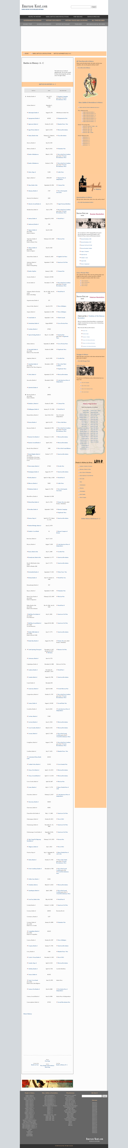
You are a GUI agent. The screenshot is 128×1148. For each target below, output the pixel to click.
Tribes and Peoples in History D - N (29, 1126)
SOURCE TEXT (29, 24)
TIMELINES (80, 24)
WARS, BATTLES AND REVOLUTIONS (59, 17)
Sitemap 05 (94, 1107)
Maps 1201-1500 (94, 417)
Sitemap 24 (94, 1132)
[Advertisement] (64, 39)
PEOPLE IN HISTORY (36, 17)
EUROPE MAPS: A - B (84, 429)
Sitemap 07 (94, 1110)
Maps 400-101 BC (94, 412)
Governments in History (70, 1120)
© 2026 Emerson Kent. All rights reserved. (64, 1145)
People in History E (30, 1101)
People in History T (30, 1117)
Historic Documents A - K (70, 1103)
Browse (70, 1121)
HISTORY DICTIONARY (64, 24)
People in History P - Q (29, 1113)
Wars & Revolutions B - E (50, 1096)
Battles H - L (50, 1109)
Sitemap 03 (94, 1105)
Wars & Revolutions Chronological (50, 1105)
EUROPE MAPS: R (85, 445)
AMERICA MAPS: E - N (84, 416)
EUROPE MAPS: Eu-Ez (84, 435)
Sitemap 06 (94, 1109)
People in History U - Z (29, 1118)
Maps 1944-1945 (94, 436)
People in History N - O (29, 1112)
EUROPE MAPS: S (85, 447)
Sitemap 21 (94, 1128)
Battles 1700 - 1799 (50, 1117)
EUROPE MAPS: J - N (84, 442)
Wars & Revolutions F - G (49, 1098)
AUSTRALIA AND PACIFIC (83, 428)
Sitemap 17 (94, 1123)
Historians (29, 1133)
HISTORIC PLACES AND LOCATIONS (77, 20)
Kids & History (70, 1116)
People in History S (30, 1116)
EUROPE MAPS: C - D (84, 431)
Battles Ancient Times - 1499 (50, 1114)
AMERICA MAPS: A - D (84, 414)
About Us (70, 1124)
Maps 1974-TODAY (95, 442)
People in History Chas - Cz (29, 1099)
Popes (29, 1130)
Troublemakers (29, 1131)
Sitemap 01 (94, 1102)
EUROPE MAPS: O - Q (84, 443)
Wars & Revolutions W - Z (49, 1104)
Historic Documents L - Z (70, 1104)
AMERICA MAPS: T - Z (84, 419)
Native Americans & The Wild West (29, 1124)
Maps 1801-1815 (94, 429)
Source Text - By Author (70, 1101)
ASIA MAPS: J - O (85, 424)
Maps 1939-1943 (94, 435)
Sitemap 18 (94, 1124)
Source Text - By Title (70, 1100)
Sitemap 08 (94, 1111)
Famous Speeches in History (70, 1118)
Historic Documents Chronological (70, 1105)
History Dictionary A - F (70, 1098)
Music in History (70, 1113)
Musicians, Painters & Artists (29, 1121)
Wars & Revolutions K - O (49, 1100)
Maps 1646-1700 (94, 422)
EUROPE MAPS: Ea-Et (84, 433)
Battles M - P (50, 1111)
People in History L (30, 1109)
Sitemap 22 (94, 1130)
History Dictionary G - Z (70, 1099)
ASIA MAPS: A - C (85, 421)
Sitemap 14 (94, 1119)
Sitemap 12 (94, 1117)
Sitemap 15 (94, 1120)
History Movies (70, 1114)
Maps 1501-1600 (94, 419)
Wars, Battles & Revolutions (50, 1093)
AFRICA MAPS (86, 412)
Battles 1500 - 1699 (50, 1116)
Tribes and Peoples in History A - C (29, 1125)
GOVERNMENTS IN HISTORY (34, 20)
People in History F (30, 1103)
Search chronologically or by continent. (90, 407)
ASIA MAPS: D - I (85, 422)
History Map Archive (90, 404)
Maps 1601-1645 (94, 421)
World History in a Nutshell (70, 1095)
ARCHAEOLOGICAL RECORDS (96, 24)
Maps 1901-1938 (94, 433)
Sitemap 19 (94, 1126)
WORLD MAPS (86, 410)
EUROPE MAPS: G (85, 438)
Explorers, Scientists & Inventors (29, 1120)
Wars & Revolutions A (50, 1095)
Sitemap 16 (94, 1122)
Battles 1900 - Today (50, 1120)
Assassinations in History (70, 1112)
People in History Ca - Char (29, 1098)
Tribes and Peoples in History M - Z (29, 1128)
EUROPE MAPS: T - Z (84, 449)
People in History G (30, 1104)
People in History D (30, 1100)
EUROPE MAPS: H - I (84, 440)
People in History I (29, 1107)
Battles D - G (50, 1108)
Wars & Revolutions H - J (50, 1099)
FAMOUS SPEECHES (93, 17)
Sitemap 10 (94, 1114)
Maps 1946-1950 (94, 438)
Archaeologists (29, 1134)
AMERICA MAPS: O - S (84, 417)
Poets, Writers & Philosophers (29, 1122)
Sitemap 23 (94, 1131)
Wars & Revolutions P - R (50, 1101)
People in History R (30, 1114)
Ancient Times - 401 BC (96, 410)
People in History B (30, 1096)
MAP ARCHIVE (79, 17)
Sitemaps (94, 1100)
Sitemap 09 (94, 1113)
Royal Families (29, 1135)
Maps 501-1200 (94, 416)
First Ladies (29, 1129)
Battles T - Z (50, 1113)
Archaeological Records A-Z (70, 1107)
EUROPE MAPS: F (85, 436)
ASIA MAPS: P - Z (85, 426)
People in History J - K (29, 1108)
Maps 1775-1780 (94, 426)
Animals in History (70, 1117)
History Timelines (70, 1096)
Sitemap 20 (94, 1127)
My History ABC (70, 1108)
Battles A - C (50, 1107)
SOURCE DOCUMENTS (45, 24)
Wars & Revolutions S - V (50, 1103)
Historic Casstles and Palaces (70, 1111)
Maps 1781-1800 (94, 428)
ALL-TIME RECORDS (98, 20)
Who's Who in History (70, 1109)
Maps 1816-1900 (94, 431)
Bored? (70, 1122)
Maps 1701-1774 (94, 424)
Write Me (70, 1125)
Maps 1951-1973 (94, 440)
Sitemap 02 (94, 1104)
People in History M (29, 1111)
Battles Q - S (50, 1112)
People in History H (30, 1105)
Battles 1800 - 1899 (50, 1118)
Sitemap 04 (94, 1106)
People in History (29, 1093)
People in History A (30, 1095)
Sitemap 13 (94, 1118)
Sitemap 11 (94, 1115)
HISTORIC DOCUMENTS (55, 20)
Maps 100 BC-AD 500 (95, 414)
